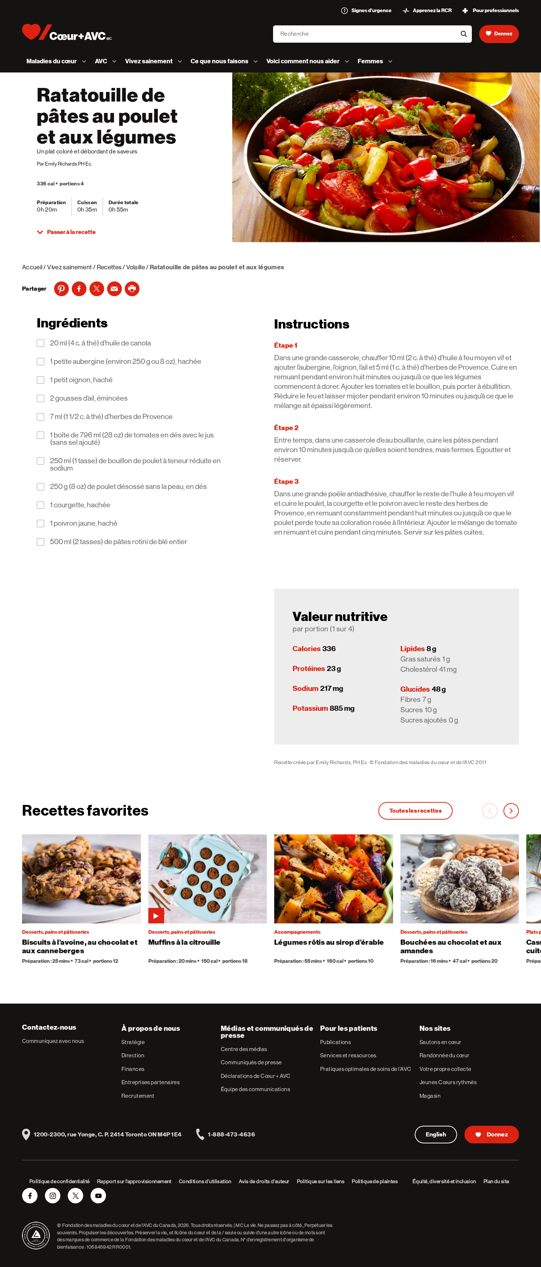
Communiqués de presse (251, 1062)
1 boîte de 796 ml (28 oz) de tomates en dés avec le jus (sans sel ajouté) (132, 439)
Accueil (32, 267)
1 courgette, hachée (80, 505)
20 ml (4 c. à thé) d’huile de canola (100, 343)
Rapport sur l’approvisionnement (134, 1181)
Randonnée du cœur (445, 1055)
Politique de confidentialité (59, 1181)
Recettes (109, 267)
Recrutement (138, 1096)
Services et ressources (348, 1055)
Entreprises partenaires (150, 1082)
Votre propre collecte (445, 1069)
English (436, 1134)
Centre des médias (244, 1049)
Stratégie (133, 1042)
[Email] (114, 288)
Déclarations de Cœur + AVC (256, 1076)
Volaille (135, 267)
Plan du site (496, 1181)
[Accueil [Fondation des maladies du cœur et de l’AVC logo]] (73, 32)
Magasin (430, 1096)
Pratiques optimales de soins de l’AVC (365, 1069)
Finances (133, 1069)
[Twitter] (96, 288)
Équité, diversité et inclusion (444, 1181)
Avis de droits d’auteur (264, 1181)
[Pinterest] (61, 288)
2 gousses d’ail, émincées (89, 398)
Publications (335, 1042)
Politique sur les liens (321, 1181)
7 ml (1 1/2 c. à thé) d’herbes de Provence (111, 416)
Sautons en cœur (441, 1042)
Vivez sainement (69, 267)
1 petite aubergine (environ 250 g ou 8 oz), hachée (125, 361)
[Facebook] (79, 288)
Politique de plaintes (375, 1181)
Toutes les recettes (415, 810)
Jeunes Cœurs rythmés (448, 1082)
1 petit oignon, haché (81, 380)
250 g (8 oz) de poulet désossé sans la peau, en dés (128, 486)
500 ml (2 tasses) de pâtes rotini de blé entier (118, 542)
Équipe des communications (255, 1089)
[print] (132, 288)
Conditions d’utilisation (205, 1181)
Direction (132, 1055)
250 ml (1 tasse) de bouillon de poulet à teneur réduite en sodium (135, 464)
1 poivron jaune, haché (83, 523)
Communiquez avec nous (53, 1041)
